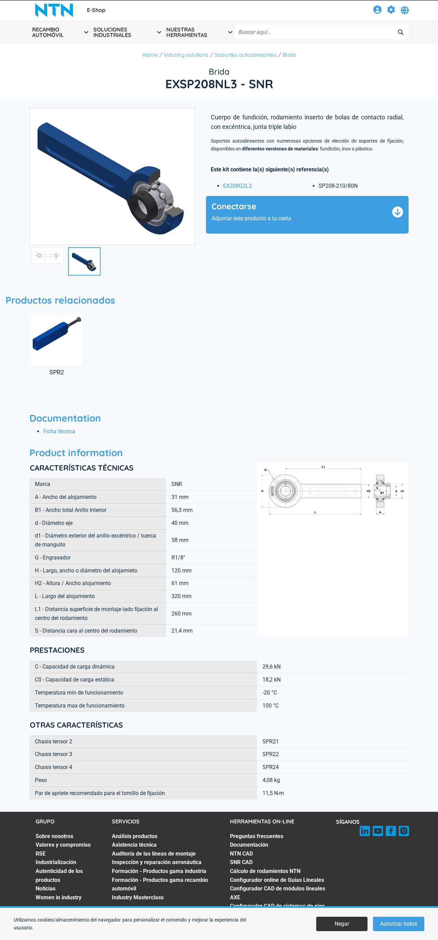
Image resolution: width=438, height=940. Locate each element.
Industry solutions (186, 54)
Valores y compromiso (63, 845)
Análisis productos (134, 836)
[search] (400, 32)
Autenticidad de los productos (59, 875)
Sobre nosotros (54, 836)
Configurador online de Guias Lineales (277, 880)
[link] (377, 11)
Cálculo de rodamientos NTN (265, 871)
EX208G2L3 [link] (237, 186)
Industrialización (56, 862)
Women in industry (58, 897)
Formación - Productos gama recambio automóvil (160, 884)
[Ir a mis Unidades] (391, 11)
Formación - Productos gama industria (159, 871)
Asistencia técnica (134, 845)
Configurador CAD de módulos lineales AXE (277, 893)
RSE (41, 853)
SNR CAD (241, 862)
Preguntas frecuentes (256, 836)
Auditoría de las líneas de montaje (154, 853)
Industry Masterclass (138, 897)
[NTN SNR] (54, 10)
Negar (342, 924)
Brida (289, 54)
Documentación (249, 845)
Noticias (45, 888)
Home (150, 54)
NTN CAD (241, 853)
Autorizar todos (398, 924)
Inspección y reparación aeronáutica (157, 862)
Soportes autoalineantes (245, 54)
